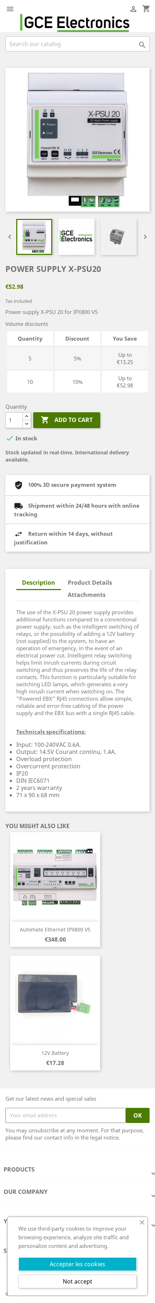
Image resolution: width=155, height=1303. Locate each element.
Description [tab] (38, 583)
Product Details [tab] (90, 583)
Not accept (77, 1281)
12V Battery (55, 1053)
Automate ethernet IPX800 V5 (55, 929)
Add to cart (67, 419)
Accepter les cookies (77, 1264)
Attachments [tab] (87, 595)
